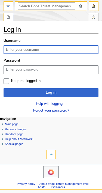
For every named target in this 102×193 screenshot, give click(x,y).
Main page (11, 124)
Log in (51, 92)
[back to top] (51, 154)
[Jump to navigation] (8, 6)
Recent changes (16, 129)
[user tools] (93, 6)
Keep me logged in (26, 81)
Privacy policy (26, 183)
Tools (93, 17)
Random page (14, 134)
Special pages (14, 143)
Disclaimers (57, 187)
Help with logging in (51, 104)
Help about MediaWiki (19, 139)
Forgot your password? (51, 110)
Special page (8, 17)
